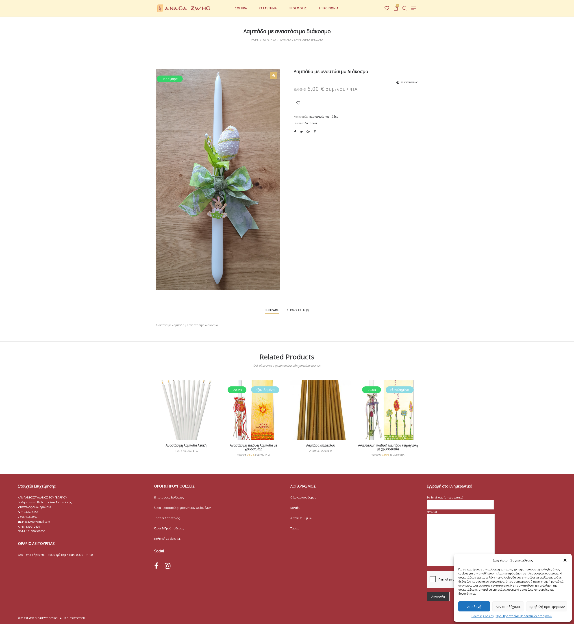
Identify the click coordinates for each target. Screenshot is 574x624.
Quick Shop (186, 416)
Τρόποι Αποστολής (167, 518)
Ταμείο (294, 528)
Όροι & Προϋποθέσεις (169, 528)
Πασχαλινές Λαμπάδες (323, 117)
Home (255, 39)
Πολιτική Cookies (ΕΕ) (167, 539)
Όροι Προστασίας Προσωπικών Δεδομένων (524, 616)
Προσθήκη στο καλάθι (186, 451)
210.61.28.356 (29, 512)
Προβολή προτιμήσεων (547, 606)
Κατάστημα (269, 39)
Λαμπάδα (310, 123)
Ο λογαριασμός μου (303, 497)
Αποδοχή (474, 606)
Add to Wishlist (298, 103)
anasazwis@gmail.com (35, 522)
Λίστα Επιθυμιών (301, 518)
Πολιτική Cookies (483, 616)
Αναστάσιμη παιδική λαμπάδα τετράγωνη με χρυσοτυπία (388, 447)
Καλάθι (295, 508)
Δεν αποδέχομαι (508, 606)
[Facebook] (156, 566)
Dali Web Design (48, 618)
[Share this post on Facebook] (294, 131)
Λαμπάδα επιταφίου (320, 445)
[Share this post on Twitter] (301, 131)
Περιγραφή (272, 310)
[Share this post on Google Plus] (308, 131)
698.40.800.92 (28, 517)
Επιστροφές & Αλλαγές (169, 497)
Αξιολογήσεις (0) (298, 310)
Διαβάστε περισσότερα (253, 424)
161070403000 (35, 531)
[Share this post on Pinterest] (315, 131)
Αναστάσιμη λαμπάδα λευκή (186, 445)
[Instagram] (168, 565)
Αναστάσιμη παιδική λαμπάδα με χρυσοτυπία (253, 447)
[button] (565, 560)
